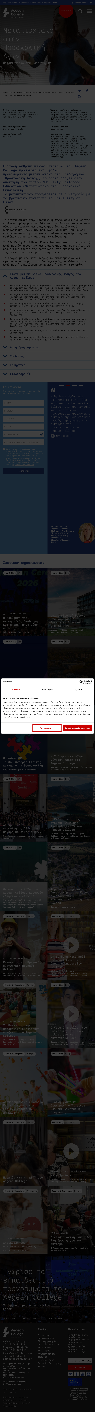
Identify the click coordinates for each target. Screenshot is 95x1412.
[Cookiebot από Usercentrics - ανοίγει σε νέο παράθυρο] (81, 682)
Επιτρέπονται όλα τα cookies (77, 728)
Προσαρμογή (45, 728)
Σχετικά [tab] (78, 689)
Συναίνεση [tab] (16, 689)
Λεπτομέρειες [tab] (47, 689)
